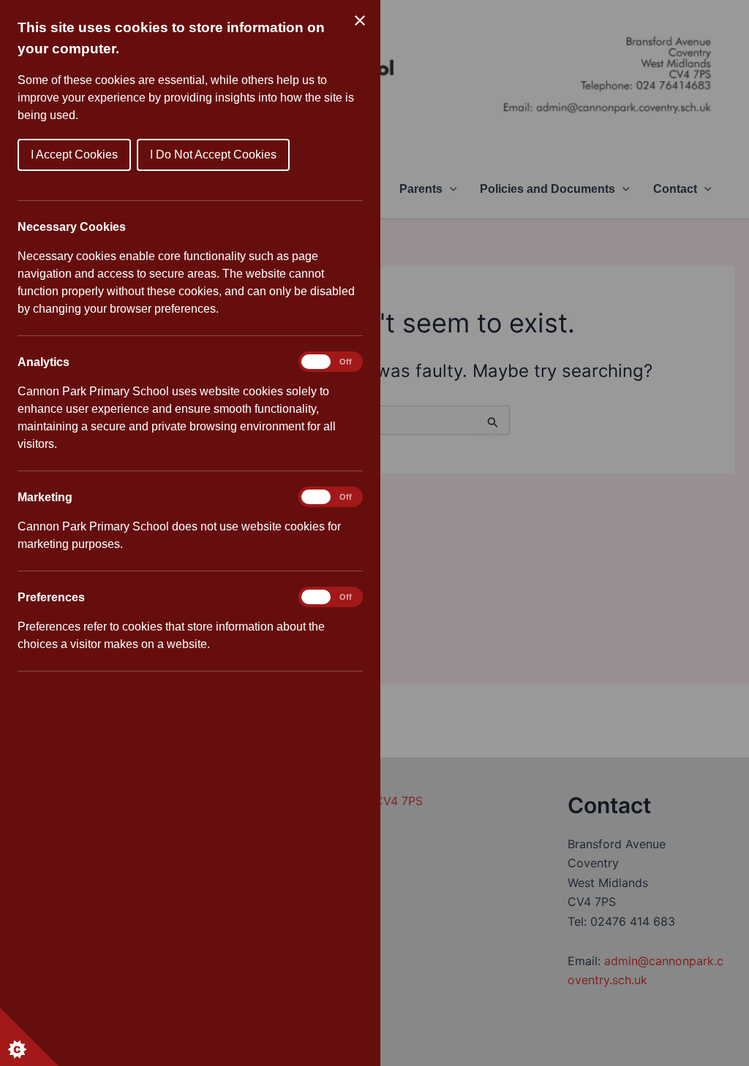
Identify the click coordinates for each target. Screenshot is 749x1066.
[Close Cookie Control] (360, 20)
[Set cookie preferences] (29, 1037)
